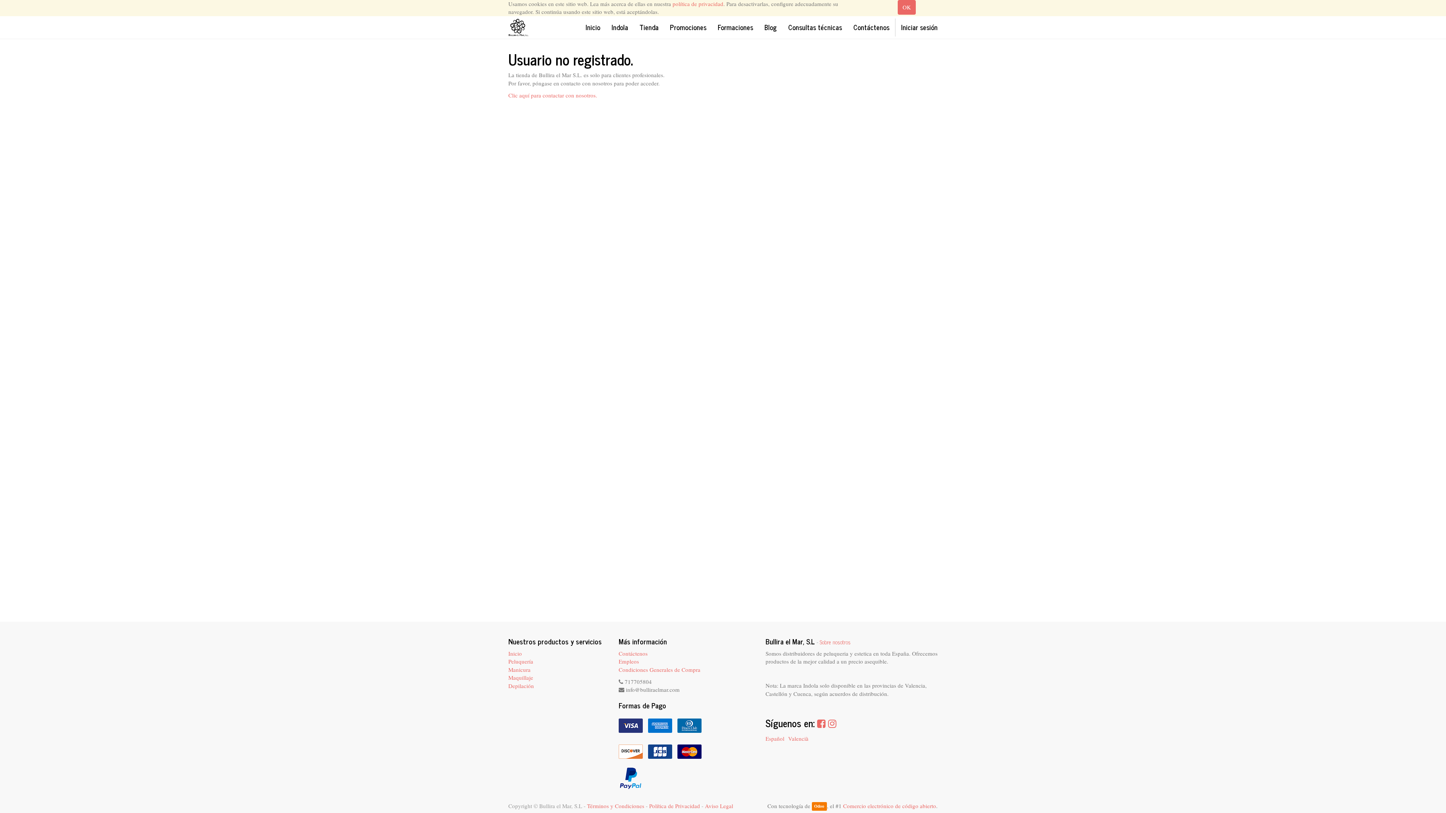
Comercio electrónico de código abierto (889, 806)
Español (775, 738)
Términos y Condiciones (615, 806)
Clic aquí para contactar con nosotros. (552, 95)
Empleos (629, 661)
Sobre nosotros (835, 642)
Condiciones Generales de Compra (659, 669)
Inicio (515, 653)
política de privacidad (698, 4)
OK (907, 7)
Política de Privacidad (674, 806)
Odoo (819, 806)
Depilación (521, 686)
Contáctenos (633, 653)
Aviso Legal (719, 806)
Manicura (519, 669)
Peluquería (520, 661)
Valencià (798, 738)
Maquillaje (520, 677)
